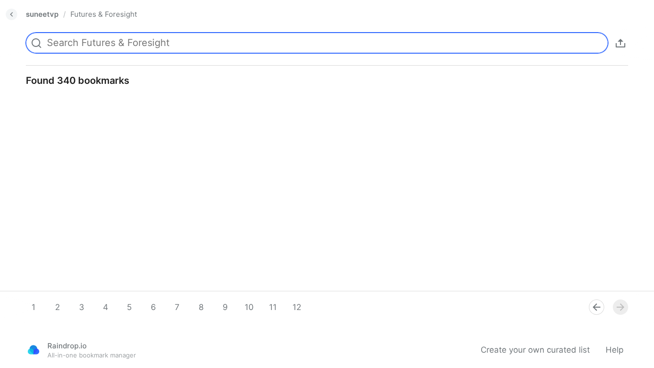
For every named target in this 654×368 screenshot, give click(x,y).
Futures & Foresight (103, 14)
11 (273, 307)
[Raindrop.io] (33, 349)
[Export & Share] (620, 43)
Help (614, 350)
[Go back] (11, 14)
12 (297, 307)
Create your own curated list (535, 350)
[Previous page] (596, 307)
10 (249, 307)
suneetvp (42, 14)
